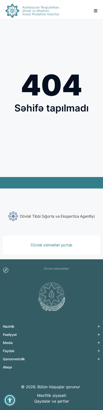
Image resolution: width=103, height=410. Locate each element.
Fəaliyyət (10, 334)
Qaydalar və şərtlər (51, 401)
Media (8, 343)
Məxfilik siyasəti (51, 395)
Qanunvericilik (14, 359)
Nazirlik (8, 326)
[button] (10, 400)
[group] (51, 216)
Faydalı (8, 351)
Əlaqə (7, 367)
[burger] (95, 11)
